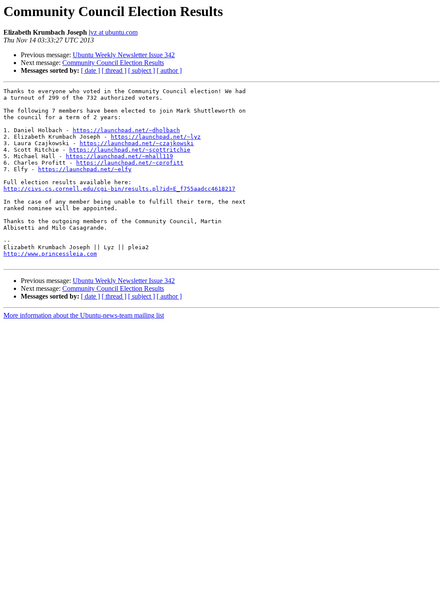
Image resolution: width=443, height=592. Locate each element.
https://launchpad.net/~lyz (156, 136)
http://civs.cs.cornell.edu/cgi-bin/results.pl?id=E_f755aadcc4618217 (119, 188)
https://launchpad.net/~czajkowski (137, 143)
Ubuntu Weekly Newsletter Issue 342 (124, 55)
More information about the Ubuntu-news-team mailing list (83, 315)
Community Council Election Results (113, 62)
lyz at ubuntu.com (113, 32)
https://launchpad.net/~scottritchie (129, 149)
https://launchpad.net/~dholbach (126, 130)
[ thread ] (114, 70)
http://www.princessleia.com (50, 253)
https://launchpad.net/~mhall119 (119, 156)
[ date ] (90, 70)
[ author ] (169, 70)
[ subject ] (141, 70)
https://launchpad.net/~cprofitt (129, 162)
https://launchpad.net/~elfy (85, 169)
